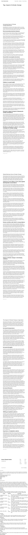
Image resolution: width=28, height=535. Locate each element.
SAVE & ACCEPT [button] (2, 534)
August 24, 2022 (5, 449)
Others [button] (1, 530)
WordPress (25, 467)
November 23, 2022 (5, 153)
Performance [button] (2, 517)
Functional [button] (1, 513)
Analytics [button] (1, 521)
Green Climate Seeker (6, 459)
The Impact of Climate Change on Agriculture (13, 320)
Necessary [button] (1, 488)
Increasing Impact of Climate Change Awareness (9, 25)
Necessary (2, 489)
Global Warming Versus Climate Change (12, 174)
